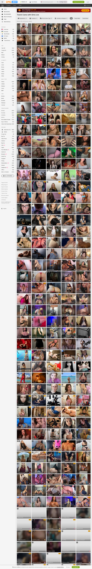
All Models (3, 199)
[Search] (58, 2)
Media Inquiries (4, 189)
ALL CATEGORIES (8, 175)
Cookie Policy (60, 567)
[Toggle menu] (2, 2)
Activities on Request (61, 18)
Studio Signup (4, 197)
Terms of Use (4, 193)
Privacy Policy (4, 191)
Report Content (4, 186)
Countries (34, 18)
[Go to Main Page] (12, 2)
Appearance (22, 18)
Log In (88, 2)
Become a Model (4, 195)
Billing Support (4, 184)
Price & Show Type (46, 18)
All (71, 18)
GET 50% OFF (85, 10)
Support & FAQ (4, 182)
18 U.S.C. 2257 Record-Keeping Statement (6, 202)
